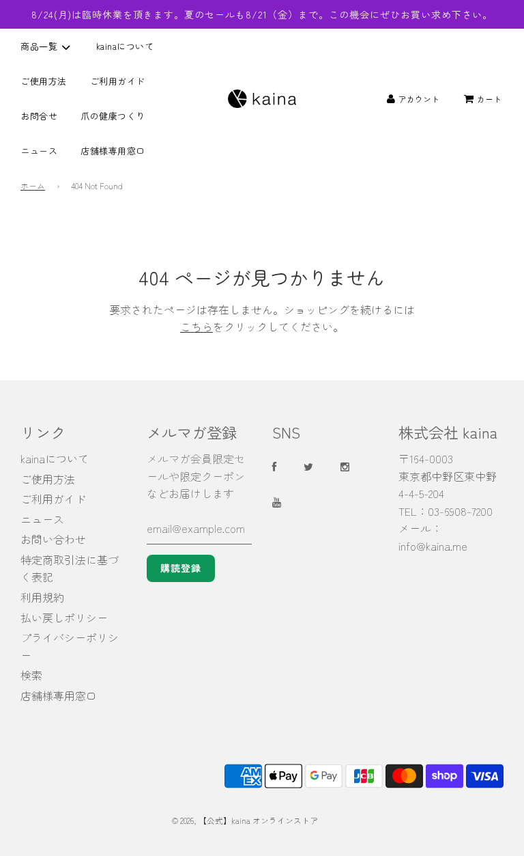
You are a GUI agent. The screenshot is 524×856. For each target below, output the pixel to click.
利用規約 (42, 597)
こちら (196, 326)
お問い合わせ (53, 539)
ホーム (32, 185)
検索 (31, 675)
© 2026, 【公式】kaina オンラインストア (245, 820)
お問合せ (38, 115)
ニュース (38, 150)
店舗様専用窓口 (113, 150)
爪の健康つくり (113, 115)
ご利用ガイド (117, 80)
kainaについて (125, 46)
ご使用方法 (43, 80)
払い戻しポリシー (64, 617)
